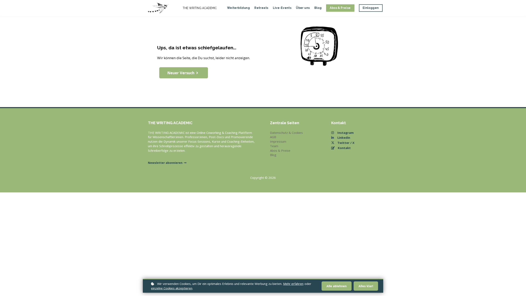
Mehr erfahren (293, 284)
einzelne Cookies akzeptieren (171, 288)
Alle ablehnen (336, 286)
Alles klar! (366, 286)
